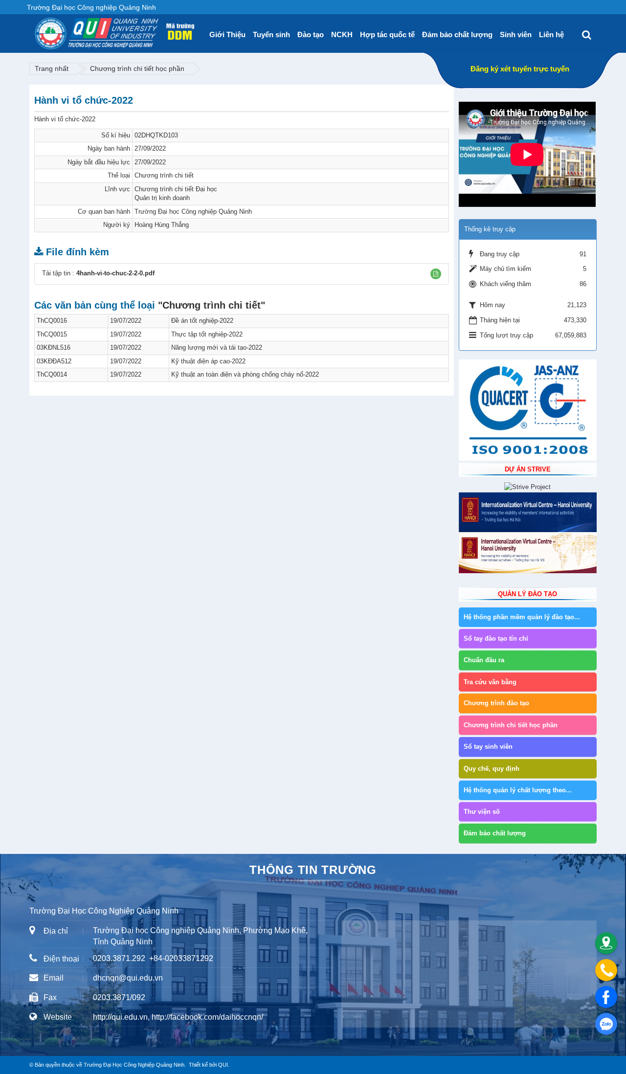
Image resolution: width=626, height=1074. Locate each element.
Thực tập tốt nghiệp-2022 (207, 334)
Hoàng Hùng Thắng (161, 224)
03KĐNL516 (53, 347)
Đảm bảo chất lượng (457, 34)
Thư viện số (482, 811)
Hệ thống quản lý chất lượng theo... (518, 790)
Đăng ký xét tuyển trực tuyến (519, 69)
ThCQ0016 (52, 320)
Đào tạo (310, 34)
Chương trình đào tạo (496, 703)
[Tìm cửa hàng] (606, 943)
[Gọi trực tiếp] (606, 970)
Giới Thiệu (227, 34)
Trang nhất (51, 68)
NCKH (342, 34)
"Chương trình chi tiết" (211, 305)
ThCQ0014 (52, 374)
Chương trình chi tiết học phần (137, 68)
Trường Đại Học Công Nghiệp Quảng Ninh (134, 1065)
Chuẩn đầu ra (484, 660)
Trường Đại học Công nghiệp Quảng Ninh (193, 211)
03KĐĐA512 (54, 361)
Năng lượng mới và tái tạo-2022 (216, 347)
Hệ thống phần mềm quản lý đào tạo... (522, 617)
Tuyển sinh (271, 34)
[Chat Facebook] (606, 997)
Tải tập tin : (98, 273)
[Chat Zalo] (606, 1024)
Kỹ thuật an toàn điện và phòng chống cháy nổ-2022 (245, 374)
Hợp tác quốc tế (387, 34)
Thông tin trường (313, 869)
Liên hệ (551, 34)
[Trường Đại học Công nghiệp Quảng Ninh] (34, 30)
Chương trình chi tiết (164, 175)
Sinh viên (516, 34)
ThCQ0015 (52, 334)
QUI (223, 1065)
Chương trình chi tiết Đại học (175, 189)
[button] (435, 273)
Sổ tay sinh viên (488, 746)
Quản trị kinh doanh (162, 197)
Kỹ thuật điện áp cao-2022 (208, 361)
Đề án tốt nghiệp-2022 (202, 320)
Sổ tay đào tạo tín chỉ (496, 638)
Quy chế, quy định (491, 768)
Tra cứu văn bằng (490, 682)
